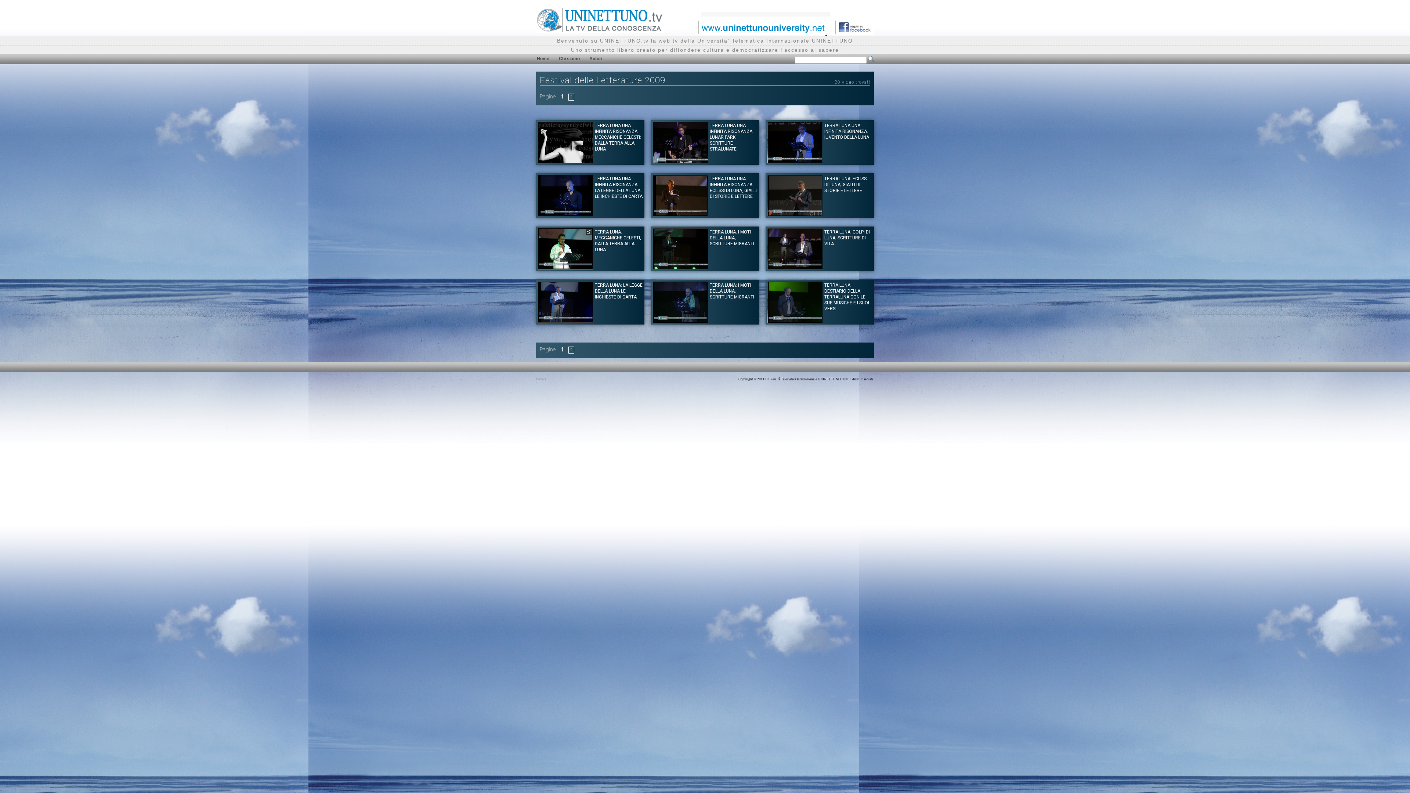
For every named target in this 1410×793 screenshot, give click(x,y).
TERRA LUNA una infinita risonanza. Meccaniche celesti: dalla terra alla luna (618, 137)
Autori (595, 58)
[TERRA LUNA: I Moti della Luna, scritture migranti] (680, 267)
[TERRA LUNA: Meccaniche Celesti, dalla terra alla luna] (565, 267)
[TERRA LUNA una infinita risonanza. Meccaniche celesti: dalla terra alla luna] (565, 161)
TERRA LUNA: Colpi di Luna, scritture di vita (847, 237)
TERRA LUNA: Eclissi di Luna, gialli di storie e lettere (846, 184)
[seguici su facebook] (852, 33)
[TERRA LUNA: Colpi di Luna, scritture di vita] (794, 267)
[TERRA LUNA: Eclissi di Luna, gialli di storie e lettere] (794, 214)
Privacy (541, 379)
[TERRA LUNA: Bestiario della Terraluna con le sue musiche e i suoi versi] (794, 321)
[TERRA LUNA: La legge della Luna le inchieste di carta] (565, 321)
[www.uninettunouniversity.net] (762, 33)
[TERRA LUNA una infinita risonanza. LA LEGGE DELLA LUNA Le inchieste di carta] (565, 214)
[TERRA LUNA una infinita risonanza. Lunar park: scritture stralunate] (680, 161)
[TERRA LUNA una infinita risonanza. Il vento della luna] (794, 161)
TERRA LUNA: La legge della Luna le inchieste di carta (619, 291)
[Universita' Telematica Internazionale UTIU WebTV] (600, 31)
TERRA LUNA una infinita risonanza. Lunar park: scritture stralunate (731, 137)
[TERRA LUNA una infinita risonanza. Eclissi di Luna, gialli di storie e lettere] (680, 214)
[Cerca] (871, 60)
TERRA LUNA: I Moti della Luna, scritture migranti (732, 237)
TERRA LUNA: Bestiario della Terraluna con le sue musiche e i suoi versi (846, 297)
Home (543, 58)
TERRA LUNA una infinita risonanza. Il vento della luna (846, 131)
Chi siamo (569, 58)
